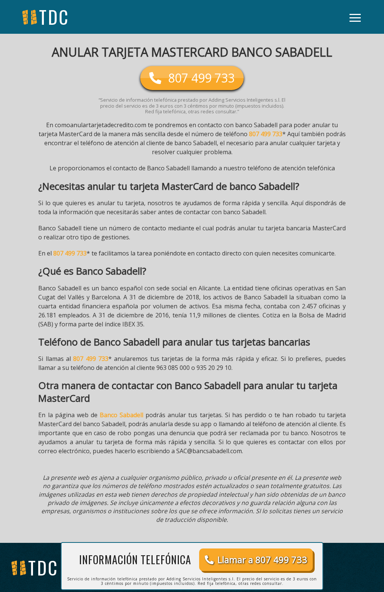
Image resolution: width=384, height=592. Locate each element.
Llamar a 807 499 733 (262, 559)
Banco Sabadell (121, 415)
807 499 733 (265, 134)
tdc (43, 567)
